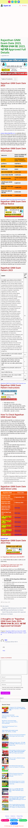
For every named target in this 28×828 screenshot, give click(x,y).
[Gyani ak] (2, 5)
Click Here (17, 508)
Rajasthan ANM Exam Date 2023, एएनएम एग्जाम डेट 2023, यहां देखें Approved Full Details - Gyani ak (13, 632)
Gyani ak (7, 5)
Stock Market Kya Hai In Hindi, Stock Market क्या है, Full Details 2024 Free (17, 782)
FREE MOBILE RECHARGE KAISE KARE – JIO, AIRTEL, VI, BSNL (10, 731)
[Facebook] (19, 2)
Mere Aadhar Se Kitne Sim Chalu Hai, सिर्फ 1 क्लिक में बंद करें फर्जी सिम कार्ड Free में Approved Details (17, 751)
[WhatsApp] (15, 2)
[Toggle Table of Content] (14, 79)
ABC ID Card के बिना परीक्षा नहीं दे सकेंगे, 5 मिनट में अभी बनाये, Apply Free (16, 790)
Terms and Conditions (11, 818)
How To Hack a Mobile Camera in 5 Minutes (17, 758)
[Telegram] (12, 2)
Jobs (3, 606)
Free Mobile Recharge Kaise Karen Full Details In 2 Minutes (17, 766)
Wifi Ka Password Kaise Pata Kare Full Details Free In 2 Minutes (16, 775)
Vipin (6, 640)
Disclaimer (19, 818)
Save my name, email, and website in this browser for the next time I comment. (12, 688)
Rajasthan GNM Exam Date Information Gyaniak (13, 199)
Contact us (13, 816)
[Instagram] (9, 2)
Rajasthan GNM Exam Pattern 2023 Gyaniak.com (13, 383)
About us (7, 816)
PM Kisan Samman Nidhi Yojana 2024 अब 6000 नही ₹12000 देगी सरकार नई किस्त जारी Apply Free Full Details (17, 798)
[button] (19, 5)
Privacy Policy (20, 816)
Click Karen (18, 531)
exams (7, 606)
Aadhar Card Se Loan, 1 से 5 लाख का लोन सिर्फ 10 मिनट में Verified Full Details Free (17, 744)
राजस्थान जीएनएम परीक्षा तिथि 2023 (8, 133)
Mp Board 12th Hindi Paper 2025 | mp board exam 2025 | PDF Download (10, 722)
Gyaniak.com (18, 534)
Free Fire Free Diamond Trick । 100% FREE (10, 726)
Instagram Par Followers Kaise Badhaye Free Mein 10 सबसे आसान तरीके (17, 709)
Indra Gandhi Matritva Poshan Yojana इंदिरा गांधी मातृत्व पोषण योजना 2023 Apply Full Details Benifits (17, 806)
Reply (4, 650)
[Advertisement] (14, 22)
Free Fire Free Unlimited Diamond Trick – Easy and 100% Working (10, 716)
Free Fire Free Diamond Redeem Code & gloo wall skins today (17, 735)
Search (1, 698)
